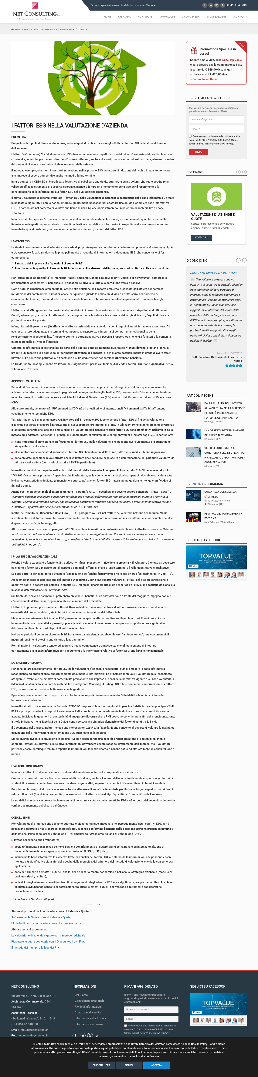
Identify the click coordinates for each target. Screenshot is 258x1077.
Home (107, 16)
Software (145, 16)
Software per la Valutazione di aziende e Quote (40, 917)
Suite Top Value (232, 60)
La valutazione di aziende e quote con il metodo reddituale (48, 935)
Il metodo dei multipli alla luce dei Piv (35, 947)
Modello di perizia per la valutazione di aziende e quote (46, 923)
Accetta (156, 1065)
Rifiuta (129, 1065)
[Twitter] (90, 1036)
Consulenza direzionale (89, 1000)
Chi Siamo (81, 995)
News (27, 29)
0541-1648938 (237, 5)
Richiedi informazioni (88, 1006)
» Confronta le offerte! (204, 79)
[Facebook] (75, 1036)
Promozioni (167, 16)
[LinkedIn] (83, 1036)
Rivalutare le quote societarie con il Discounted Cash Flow (48, 941)
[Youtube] (97, 1036)
